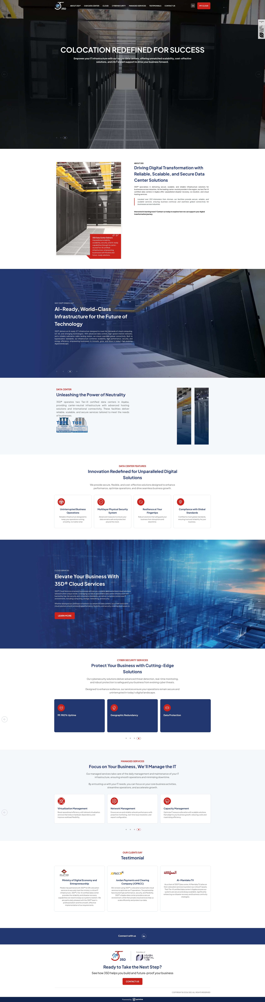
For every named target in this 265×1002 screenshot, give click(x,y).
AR (193, 8)
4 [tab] (140, 739)
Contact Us (132, 981)
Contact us (170, 6)
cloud (106, 6)
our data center (91, 6)
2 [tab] (62, 139)
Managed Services (137, 6)
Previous (4, 74)
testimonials (155, 6)
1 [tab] (58, 139)
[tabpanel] (132, 74)
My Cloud (203, 6)
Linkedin (144, 936)
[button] (57, 371)
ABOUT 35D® (75, 6)
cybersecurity (119, 6)
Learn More (64, 615)
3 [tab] (66, 139)
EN (193, 6)
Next (258, 74)
